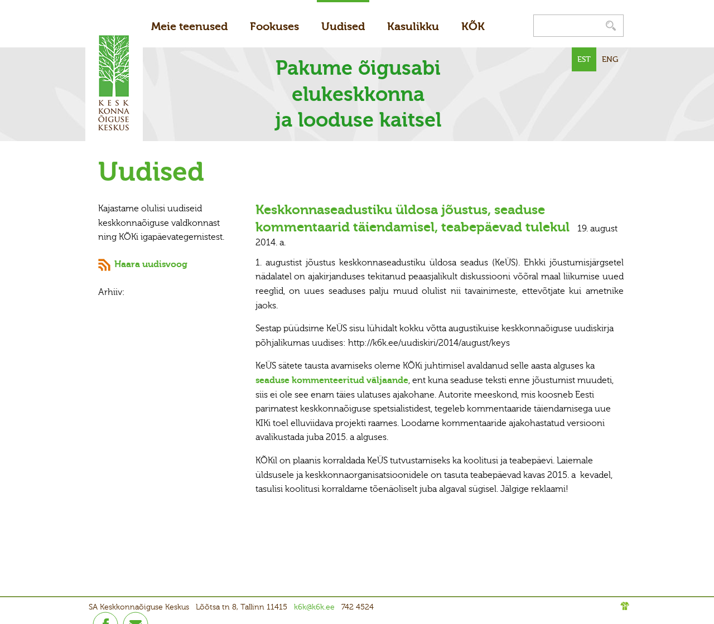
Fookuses (274, 26)
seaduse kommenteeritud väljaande (331, 380)
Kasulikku (413, 26)
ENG (610, 59)
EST (584, 59)
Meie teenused (189, 26)
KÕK (473, 26)
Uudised (343, 26)
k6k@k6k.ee (314, 607)
